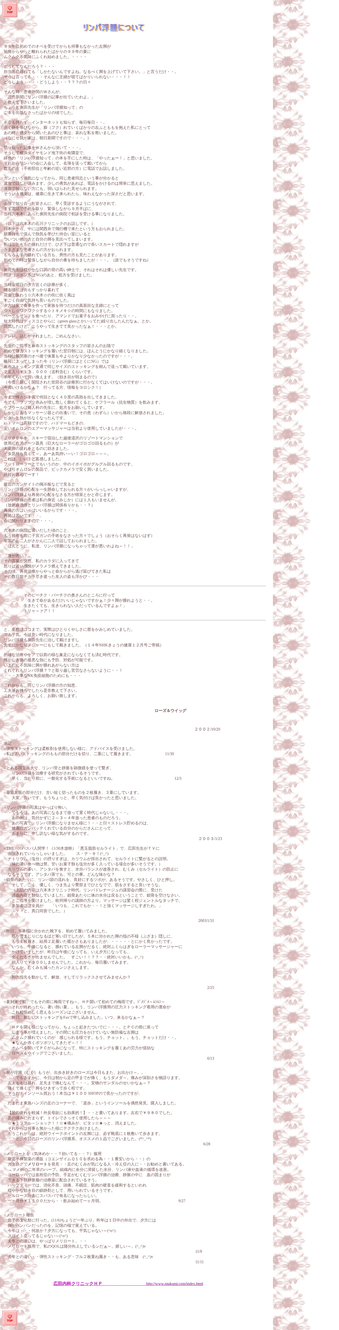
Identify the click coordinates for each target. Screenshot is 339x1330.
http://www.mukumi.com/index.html (128, 1284)
